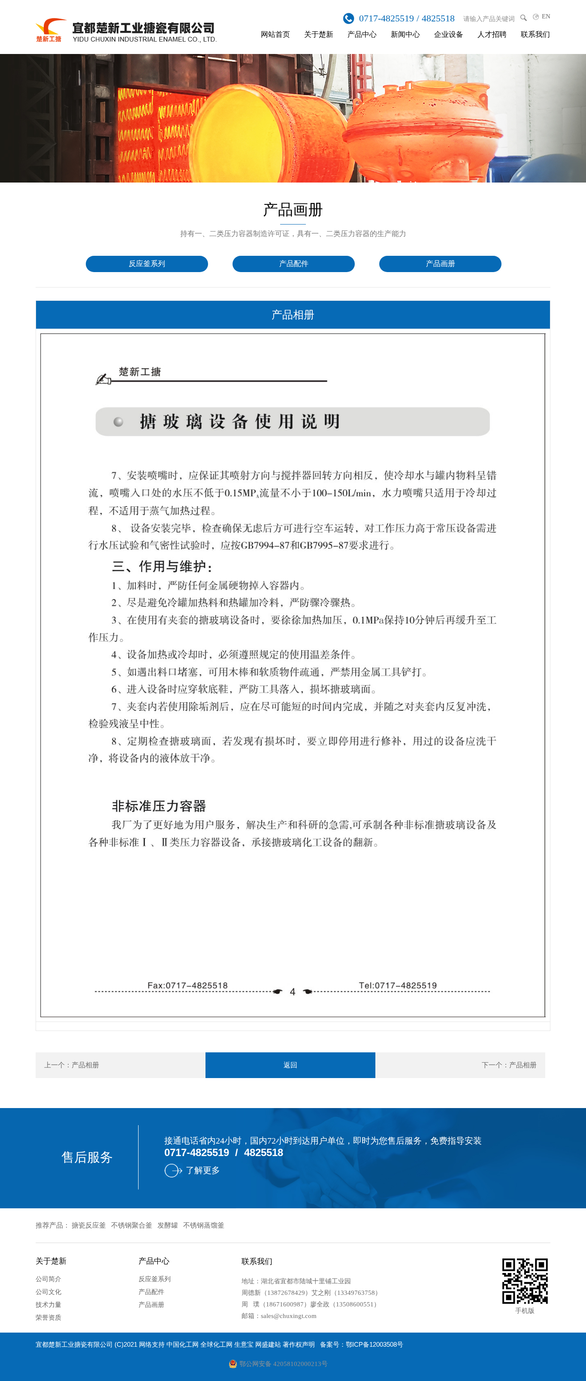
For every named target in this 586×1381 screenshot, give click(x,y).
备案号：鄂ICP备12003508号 (361, 1344)
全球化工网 (216, 1344)
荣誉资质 (48, 1317)
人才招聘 (492, 34)
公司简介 (48, 1279)
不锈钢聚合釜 (131, 1225)
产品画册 (440, 264)
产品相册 (85, 1065)
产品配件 (293, 264)
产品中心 (362, 34)
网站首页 (275, 34)
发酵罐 (167, 1225)
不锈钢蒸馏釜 (203, 1225)
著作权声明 (299, 1344)
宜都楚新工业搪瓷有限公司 (74, 1344)
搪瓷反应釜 (89, 1225)
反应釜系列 (147, 264)
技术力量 (48, 1304)
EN (546, 16)
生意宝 (244, 1344)
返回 (290, 1065)
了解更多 (203, 1170)
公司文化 (48, 1291)
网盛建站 (268, 1344)
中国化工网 (182, 1344)
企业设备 (448, 34)
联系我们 (535, 34)
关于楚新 (318, 34)
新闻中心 (405, 34)
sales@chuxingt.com (289, 1315)
